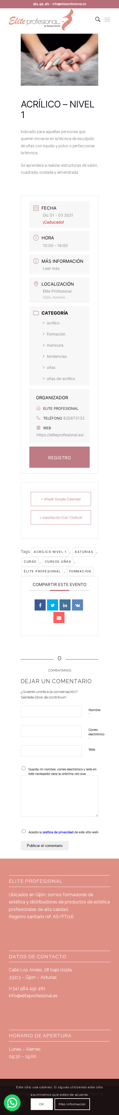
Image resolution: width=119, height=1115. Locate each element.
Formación (56, 334)
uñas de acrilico (61, 378)
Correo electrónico (96, 734)
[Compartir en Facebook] (40, 605)
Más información (72, 1104)
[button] (12, 1102)
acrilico (53, 322)
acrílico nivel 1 (50, 552)
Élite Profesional (42, 571)
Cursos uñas (58, 561)
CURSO (30, 561)
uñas (51, 367)
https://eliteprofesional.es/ (60, 434)
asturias (84, 552)
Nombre (94, 712)
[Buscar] (95, 19)
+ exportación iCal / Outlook (60, 517)
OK (41, 1104)
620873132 (73, 418)
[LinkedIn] (65, 605)
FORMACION (80, 571)
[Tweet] (52, 605)
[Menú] (107, 19)
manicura (55, 345)
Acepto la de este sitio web (63, 832)
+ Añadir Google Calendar (61, 499)
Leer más (51, 268)
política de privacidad (58, 832)
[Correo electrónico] (58, 617)
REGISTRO (59, 457)
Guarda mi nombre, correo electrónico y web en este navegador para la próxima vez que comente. (63, 774)
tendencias (57, 356)
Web (92, 749)
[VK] (77, 605)
